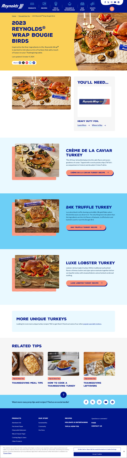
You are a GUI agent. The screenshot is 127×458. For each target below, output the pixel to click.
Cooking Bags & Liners (19, 437)
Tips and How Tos (24, 16)
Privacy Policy (7, 453)
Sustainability (42, 422)
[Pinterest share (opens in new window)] (27, 62)
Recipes (68, 418)
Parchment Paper (17, 426)
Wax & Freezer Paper (18, 434)
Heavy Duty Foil (88, 121)
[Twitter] (23, 62)
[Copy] (34, 62)
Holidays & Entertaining (76, 422)
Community (42, 426)
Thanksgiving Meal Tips (27, 383)
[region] (63, 451)
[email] (30, 62)
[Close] (124, 451)
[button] (32, 6)
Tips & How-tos (72, 426)
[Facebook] (20, 62)
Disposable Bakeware (19, 430)
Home (14, 16)
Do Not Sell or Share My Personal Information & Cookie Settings (97, 449)
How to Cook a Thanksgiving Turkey (61, 384)
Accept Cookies (97, 454)
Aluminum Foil (16, 422)
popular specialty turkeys (92, 324)
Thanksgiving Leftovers (92, 384)
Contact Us (96, 426)
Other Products (17, 441)
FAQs (93, 423)
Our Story (41, 430)
